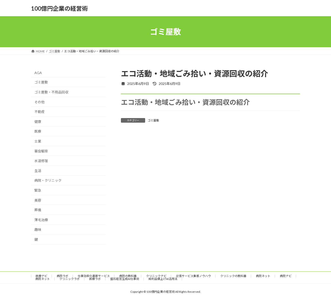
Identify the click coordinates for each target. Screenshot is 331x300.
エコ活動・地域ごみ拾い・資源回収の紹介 (185, 102)
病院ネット (263, 276)
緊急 (37, 190)
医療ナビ (41, 276)
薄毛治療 (41, 220)
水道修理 (41, 161)
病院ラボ (62, 276)
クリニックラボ (69, 279)
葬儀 (37, 210)
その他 (39, 102)
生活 (37, 171)
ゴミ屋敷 (153, 120)
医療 (37, 131)
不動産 (39, 112)
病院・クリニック (48, 181)
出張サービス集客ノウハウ (193, 276)
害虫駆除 (41, 151)
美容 (37, 200)
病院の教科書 (128, 276)
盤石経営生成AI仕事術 (124, 279)
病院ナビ (286, 276)
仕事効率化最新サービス (94, 276)
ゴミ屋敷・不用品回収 (51, 92)
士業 (37, 141)
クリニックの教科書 (233, 276)
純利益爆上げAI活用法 (163, 279)
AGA (38, 73)
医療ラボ (95, 279)
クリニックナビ (156, 276)
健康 (37, 122)
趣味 (37, 229)
